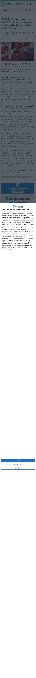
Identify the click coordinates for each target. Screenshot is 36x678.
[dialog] (18, 440)
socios (14, 211)
